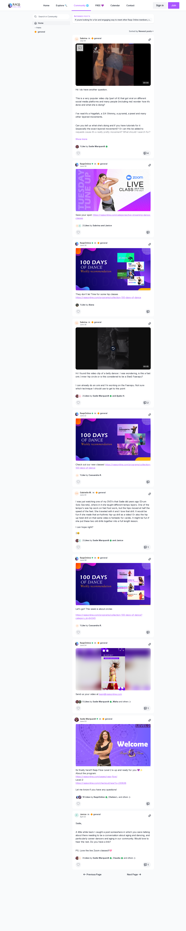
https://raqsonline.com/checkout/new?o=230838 (101, 783)
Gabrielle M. (86, 492)
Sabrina (83, 38)
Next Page (132, 874)
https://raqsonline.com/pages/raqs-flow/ (96, 776)
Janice (83, 814)
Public (38, 28)
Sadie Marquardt (88, 719)
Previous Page (94, 874)
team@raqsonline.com (110, 694)
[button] (113, 190)
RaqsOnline (85, 164)
